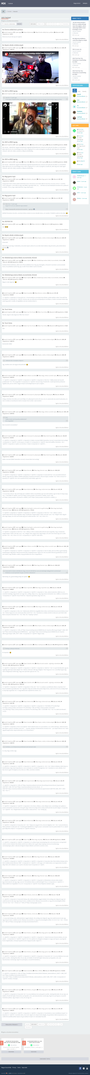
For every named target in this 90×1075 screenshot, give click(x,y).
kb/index (4, 247)
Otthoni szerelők (31, 375)
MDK (3, 3)
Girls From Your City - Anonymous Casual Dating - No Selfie (80, 60)
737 (86, 119)
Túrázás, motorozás (32, 895)
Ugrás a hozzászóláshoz (62, 39)
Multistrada (30, 32)
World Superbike (50, 436)
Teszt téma (44, 312)
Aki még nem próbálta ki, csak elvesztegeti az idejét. (34, 1042)
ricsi (6, 97)
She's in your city (77, 49)
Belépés (85, 3)
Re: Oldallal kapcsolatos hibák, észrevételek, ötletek (19, 258)
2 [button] (47, 24)
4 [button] (52, 24)
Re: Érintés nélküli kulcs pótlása (12, 30)
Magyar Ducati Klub (6, 1067)
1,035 (87, 113)
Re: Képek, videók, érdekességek (12, 45)
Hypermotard (30, 781)
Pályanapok (49, 394)
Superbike (30, 587)
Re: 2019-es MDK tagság (9, 91)
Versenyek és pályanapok (34, 394)
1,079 (87, 107)
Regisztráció (77, 3)
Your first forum (31, 312)
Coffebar (40, 970)
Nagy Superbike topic (44, 587)
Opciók (27, 1024)
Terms (19, 1067)
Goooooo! (46, 895)
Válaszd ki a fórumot (11, 1024)
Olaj (28, 839)
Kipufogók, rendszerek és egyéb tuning (37, 508)
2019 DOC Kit (38, 224)
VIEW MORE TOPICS (45, 1059)
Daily (79, 91)
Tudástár (10, 3)
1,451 (87, 102)
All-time (75, 90)
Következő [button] (65, 24)
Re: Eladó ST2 (80, 131)
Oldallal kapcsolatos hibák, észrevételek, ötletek (50, 260)
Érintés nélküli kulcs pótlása (46, 32)
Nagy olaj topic (39, 839)
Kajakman (10, 32)
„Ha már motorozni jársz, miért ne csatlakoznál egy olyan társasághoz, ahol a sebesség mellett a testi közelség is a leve (79, 26)
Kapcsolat (24, 1067)
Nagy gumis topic (46, 179)
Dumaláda (29, 48)
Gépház (76, 78)
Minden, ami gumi (31, 179)
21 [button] (60, 24)
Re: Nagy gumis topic (9, 176)
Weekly (84, 91)
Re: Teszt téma (7, 309)
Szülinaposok (41, 644)
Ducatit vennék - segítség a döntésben (50, 663)
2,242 (87, 96)
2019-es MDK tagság (40, 94)
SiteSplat (15, 1073)
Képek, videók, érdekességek (46, 48)
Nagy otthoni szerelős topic (49, 375)
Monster (76, 33)
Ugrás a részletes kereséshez (10, 21)
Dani (6, 204)
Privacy (14, 1067)
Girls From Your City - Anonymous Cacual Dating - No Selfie (80, 72)
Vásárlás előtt (30, 663)
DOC (28, 224)
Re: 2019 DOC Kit (7, 221)
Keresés (19, 24)
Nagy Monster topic (42, 470)
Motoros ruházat (42, 293)
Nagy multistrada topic (45, 489)
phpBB (23, 1073)
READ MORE (11, 1051)
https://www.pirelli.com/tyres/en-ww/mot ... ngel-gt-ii (19, 209)
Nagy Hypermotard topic (46, 781)
